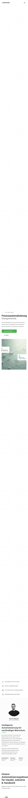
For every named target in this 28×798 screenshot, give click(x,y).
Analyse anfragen (8, 331)
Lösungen (6, 335)
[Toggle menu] (24, 2)
